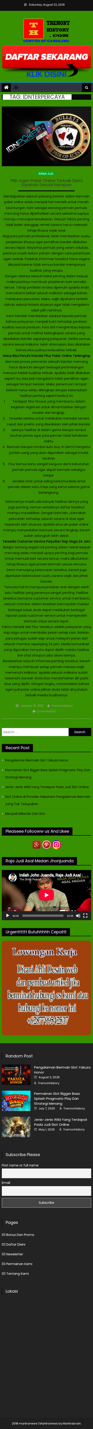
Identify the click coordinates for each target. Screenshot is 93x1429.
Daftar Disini (15, 1244)
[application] (46, 895)
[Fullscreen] (85, 915)
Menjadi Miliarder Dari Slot (25, 813)
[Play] (7, 915)
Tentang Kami (17, 1273)
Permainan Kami (19, 1264)
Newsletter (14, 1254)
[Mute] (78, 915)
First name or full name (20, 1165)
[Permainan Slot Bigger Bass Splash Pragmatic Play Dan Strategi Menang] (16, 1101)
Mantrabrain (72, 1423)
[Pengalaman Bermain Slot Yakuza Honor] (16, 1074)
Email (6, 1182)
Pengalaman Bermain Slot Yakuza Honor (36, 760)
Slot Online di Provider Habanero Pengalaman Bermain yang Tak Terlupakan (48, 800)
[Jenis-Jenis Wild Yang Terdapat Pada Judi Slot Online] (16, 1127)
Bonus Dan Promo (20, 1234)
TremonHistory (62, 706)
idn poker (71, 524)
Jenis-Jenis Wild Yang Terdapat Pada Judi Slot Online (47, 787)
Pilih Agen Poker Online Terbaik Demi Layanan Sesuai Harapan (47, 183)
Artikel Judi (46, 173)
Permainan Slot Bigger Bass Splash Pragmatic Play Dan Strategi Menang (48, 774)
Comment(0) (46, 711)
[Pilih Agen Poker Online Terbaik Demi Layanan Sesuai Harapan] (46, 136)
